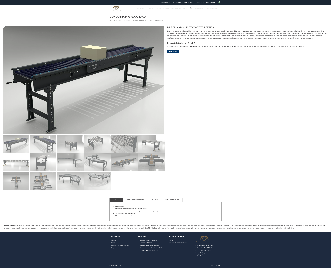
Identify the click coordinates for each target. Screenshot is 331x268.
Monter (218, 265)
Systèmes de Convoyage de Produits (135, 20)
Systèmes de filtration (146, 242)
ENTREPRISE (114, 236)
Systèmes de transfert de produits (149, 250)
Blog (112, 247)
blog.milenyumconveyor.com (206, 255)
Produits (118, 20)
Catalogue (171, 240)
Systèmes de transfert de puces (148, 240)
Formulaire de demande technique (178, 242)
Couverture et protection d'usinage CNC (151, 247)
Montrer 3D (173, 51)
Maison (111, 20)
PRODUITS (142, 236)
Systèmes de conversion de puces (149, 245)
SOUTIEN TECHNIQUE (176, 236)
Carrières (113, 240)
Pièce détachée (200, 2)
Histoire (113, 242)
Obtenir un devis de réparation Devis (183, 2)
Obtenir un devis (165, 2)
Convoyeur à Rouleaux (156, 20)
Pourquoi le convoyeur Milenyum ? (120, 245)
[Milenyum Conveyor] (115, 8)
